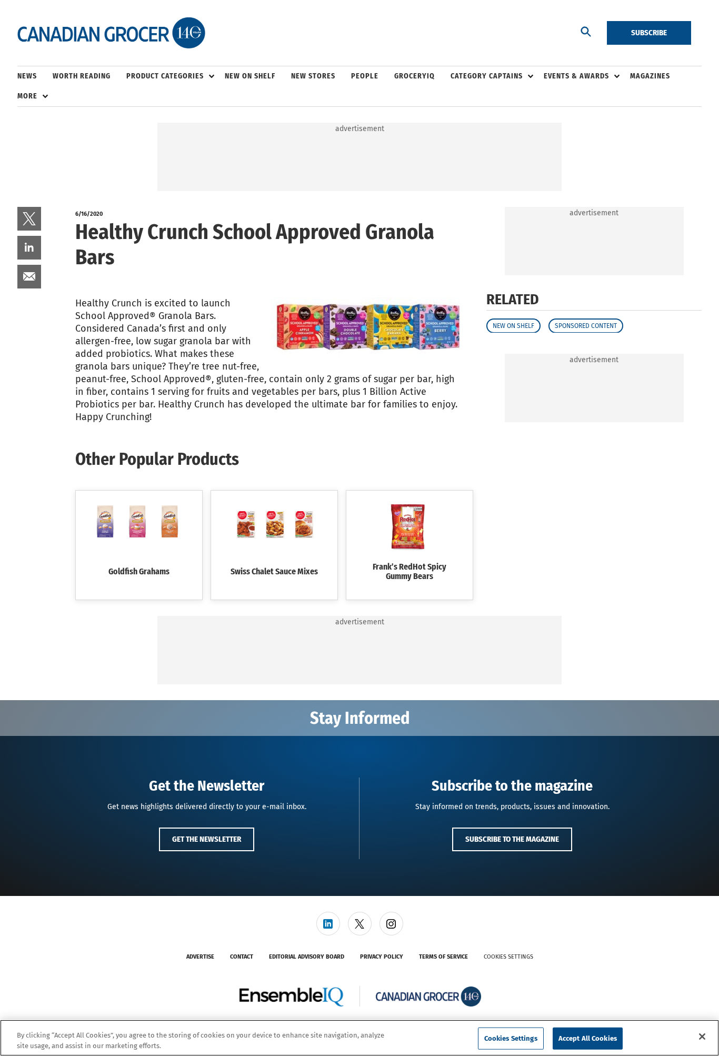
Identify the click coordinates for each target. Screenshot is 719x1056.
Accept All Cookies (587, 1038)
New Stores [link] (313, 76)
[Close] (702, 1036)
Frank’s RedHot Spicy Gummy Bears (409, 571)
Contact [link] (241, 956)
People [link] (364, 76)
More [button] (27, 96)
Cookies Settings (508, 957)
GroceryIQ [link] (414, 76)
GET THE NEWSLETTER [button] (206, 839)
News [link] (27, 76)
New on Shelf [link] (250, 76)
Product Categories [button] (165, 76)
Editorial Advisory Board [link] (306, 956)
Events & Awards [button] (576, 76)
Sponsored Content (586, 325)
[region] (359, 1038)
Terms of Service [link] (443, 956)
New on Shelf (513, 325)
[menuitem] (35, 76)
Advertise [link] (200, 956)
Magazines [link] (650, 76)
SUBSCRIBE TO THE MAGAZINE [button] (512, 839)
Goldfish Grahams (138, 571)
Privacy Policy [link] (381, 956)
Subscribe (649, 32)
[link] (29, 219)
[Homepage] (111, 33)
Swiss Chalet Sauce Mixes (274, 571)
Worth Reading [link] (82, 76)
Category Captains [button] (487, 76)
